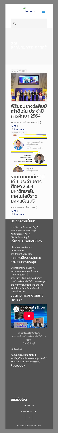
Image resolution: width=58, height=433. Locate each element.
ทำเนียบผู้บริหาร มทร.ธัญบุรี (23, 230)
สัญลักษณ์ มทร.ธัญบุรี (20, 234)
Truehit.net (29, 405)
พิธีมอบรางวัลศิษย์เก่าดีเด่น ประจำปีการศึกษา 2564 (29, 111)
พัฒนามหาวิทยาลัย (23, 355)
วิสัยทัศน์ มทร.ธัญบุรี (20, 237)
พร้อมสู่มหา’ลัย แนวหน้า (25, 361)
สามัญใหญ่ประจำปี (19, 275)
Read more (19, 129)
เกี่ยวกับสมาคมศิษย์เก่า (21, 247)
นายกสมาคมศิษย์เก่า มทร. (23, 268)
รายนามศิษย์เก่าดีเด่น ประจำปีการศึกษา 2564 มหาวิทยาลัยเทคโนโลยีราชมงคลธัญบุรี (28, 188)
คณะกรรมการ (17, 250)
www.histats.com (29, 411)
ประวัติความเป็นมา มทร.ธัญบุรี (24, 227)
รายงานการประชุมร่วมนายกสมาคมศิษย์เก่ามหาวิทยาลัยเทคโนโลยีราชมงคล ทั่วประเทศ (27, 288)
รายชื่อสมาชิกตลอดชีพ (21, 254)
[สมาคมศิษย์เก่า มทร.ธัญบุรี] (29, 11)
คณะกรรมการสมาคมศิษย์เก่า (24, 271)
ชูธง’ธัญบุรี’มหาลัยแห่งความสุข (29, 358)
